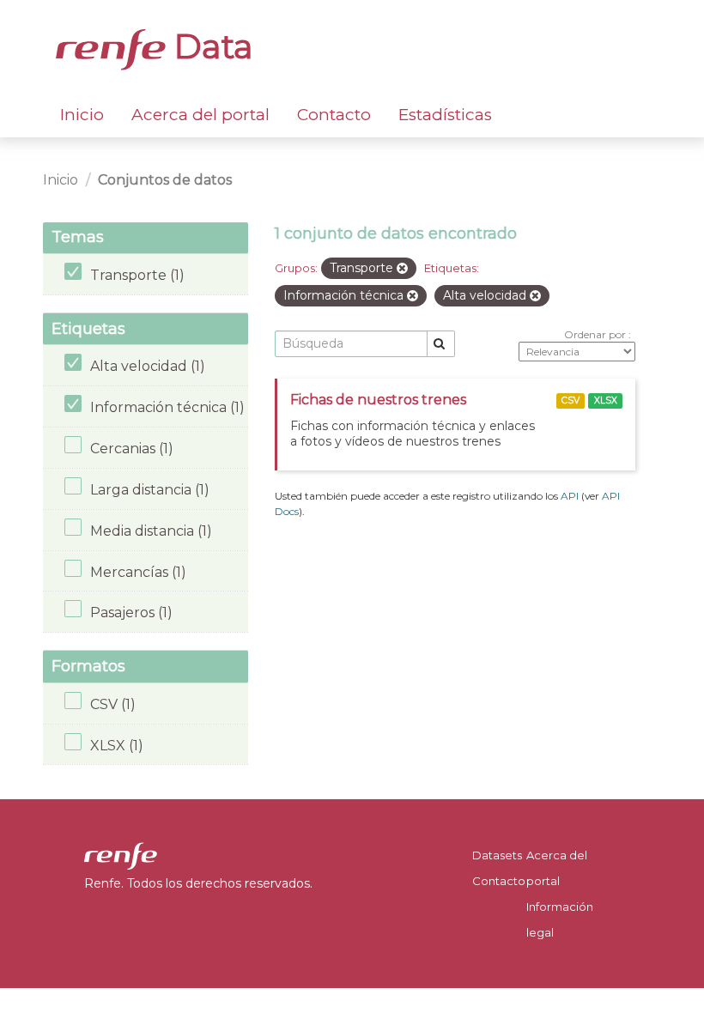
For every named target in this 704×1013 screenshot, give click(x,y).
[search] (441, 344)
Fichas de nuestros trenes (378, 399)
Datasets (497, 855)
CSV (570, 400)
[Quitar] (402, 269)
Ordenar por (596, 334)
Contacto (334, 114)
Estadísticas (445, 114)
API (570, 495)
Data (209, 46)
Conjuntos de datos (165, 180)
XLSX (605, 400)
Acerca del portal (200, 114)
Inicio (82, 114)
